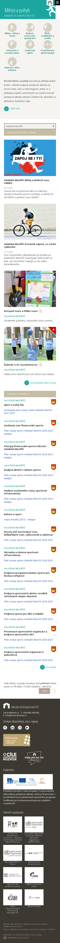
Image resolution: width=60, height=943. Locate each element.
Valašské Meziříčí (14, 126)
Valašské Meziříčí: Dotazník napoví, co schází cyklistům (30, 245)
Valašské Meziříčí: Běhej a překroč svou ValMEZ (26, 181)
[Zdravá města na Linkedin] (13, 728)
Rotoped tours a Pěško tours (21, 311)
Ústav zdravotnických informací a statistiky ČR (12, 909)
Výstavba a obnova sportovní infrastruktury (21, 554)
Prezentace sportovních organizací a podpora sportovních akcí (25, 633)
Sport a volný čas (14, 404)
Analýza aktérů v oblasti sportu (22, 469)
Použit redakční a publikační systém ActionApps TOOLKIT (29, 929)
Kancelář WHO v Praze (12, 863)
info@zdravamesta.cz (13, 926)
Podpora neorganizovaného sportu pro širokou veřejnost (27, 574)
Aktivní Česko (34, 906)
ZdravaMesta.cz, (11, 712)
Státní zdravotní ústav (34, 885)
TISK (44, 690)
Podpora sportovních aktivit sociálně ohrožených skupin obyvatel (25, 595)
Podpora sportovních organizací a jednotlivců (24, 653)
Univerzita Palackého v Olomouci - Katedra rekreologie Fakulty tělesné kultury (12, 837)
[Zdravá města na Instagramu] (20, 728)
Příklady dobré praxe (21, 132)
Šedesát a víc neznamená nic (21, 364)
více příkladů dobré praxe (43, 382)
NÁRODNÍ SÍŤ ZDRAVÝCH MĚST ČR (18, 935)
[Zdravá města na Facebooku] (6, 728)
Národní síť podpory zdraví (12, 885)
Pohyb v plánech (18, 393)
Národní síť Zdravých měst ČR (24, 707)
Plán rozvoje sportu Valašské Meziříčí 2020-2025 (28, 539)
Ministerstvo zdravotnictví (34, 863)
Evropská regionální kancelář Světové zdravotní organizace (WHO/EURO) (34, 837)
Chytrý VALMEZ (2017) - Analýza (19, 519)
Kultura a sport (13, 514)
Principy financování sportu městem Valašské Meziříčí (25, 447)
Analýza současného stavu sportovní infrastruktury (25, 492)
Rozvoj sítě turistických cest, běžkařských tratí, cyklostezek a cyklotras (28, 533)
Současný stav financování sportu (23, 425)
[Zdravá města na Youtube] (28, 728)
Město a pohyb (19, 12)
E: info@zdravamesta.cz (15, 715)
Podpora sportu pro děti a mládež (23, 613)
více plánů (51, 667)
